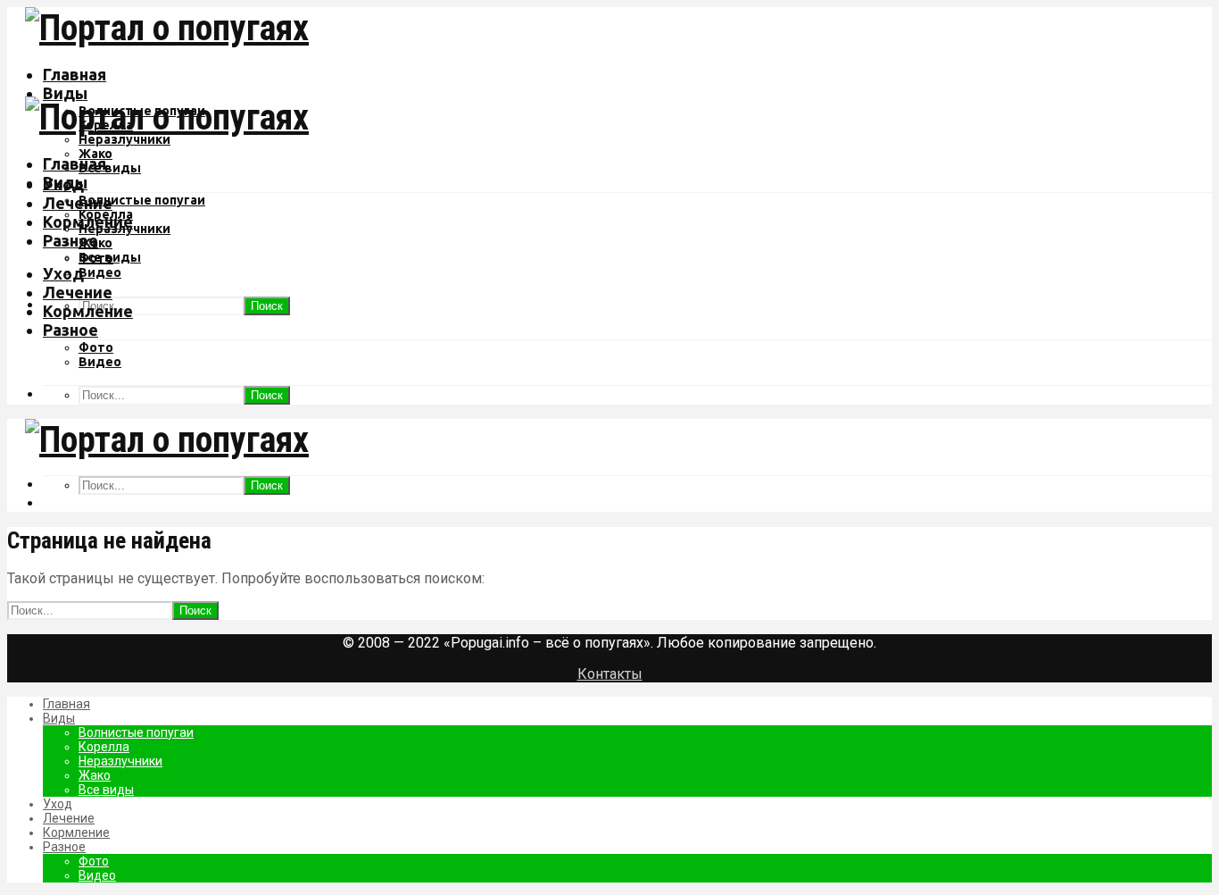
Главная (74, 74)
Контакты (610, 673)
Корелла (106, 214)
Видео (100, 272)
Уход (63, 273)
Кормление (88, 311)
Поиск (267, 306)
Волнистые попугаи (142, 200)
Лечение (77, 203)
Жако (95, 153)
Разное (70, 240)
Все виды (110, 168)
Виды (65, 93)
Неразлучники (124, 139)
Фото (96, 347)
